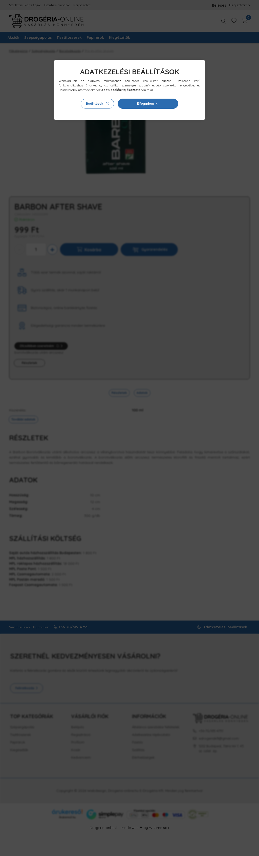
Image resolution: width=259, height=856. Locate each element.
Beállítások (94, 103)
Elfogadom (145, 103)
